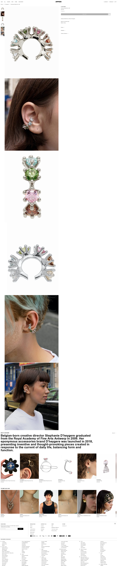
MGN (62, 555)
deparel (23, 556)
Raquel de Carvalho (84, 559)
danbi (23, 554)
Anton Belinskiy (5, 561)
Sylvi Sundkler (103, 550)
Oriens (82, 546)
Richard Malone (84, 564)
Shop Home (32, 532)
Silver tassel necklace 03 (63, 515)
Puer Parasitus (83, 555)
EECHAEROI (24, 563)
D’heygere (7, 4)
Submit (20, 528)
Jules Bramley (44, 561)
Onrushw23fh (83, 545)
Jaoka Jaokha (43, 559)
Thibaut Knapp (103, 557)
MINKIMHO (63, 557)
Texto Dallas (102, 556)
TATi (101, 554)
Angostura (4, 557)
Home (2, 4)
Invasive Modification (45, 551)
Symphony (102, 551)
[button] (1, 2)
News (31, 527)
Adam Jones (4, 546)
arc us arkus (4, 562)
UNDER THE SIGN (103, 564)
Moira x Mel (63, 561)
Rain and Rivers (84, 556)
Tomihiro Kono (103, 561)
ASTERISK (4, 564)
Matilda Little (63, 551)
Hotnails (42, 547)
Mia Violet (63, 556)
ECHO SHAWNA (25, 560)
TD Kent (101, 555)
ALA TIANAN (4, 550)
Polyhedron (83, 554)
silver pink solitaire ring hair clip (45, 480)
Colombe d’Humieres (26, 546)
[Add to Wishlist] (109, 14)
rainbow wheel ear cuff (15, 4)
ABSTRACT (3, 515)
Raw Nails (82, 561)
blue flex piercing (80, 480)
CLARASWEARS (25, 542)
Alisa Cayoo (4, 554)
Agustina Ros (4, 549)
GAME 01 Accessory (43, 515)
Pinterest (42, 529)
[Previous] (2, 466)
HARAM (42, 542)
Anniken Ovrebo (5, 560)
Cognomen (24, 545)
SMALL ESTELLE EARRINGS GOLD (83, 515)
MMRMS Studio (64, 560)
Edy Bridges (24, 561)
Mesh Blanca (63, 554)
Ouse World (83, 547)
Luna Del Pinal (63, 547)
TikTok (42, 530)
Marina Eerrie (63, 549)
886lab (3, 545)
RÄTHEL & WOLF (84, 560)
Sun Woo (102, 545)
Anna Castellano (5, 559)
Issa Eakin (43, 555)
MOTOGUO (63, 564)
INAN (42, 549)
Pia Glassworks (83, 551)
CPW (23, 550)
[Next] (19, 466)
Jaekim (42, 556)
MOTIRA (62, 562)
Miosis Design (63, 559)
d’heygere (63, 6)
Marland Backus (64, 550)
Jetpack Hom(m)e (44, 560)
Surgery (101, 547)
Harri (42, 545)
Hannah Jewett (44, 541)
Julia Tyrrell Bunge (44, 564)
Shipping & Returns (55, 527)
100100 (3, 541)
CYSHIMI (23, 552)
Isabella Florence (44, 554)
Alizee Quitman (5, 555)
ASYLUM (3, 565)
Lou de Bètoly (63, 545)
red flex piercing (61, 480)
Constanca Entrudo (25, 547)
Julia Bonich (43, 563)
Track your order (55, 529)
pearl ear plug (99, 480)
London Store (32, 529)
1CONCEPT (4, 542)
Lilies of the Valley (64, 541)
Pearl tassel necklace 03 (24, 515)
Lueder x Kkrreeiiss (64, 546)
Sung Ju (101, 546)
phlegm (82, 550)
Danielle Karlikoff (25, 555)
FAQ (52, 525)
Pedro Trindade (84, 549)
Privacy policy (54, 530)
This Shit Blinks (103, 559)
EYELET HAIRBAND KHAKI (102, 515)
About (31, 525)
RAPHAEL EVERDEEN (85, 558)
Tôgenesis (102, 560)
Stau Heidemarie (103, 542)
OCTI (82, 541)
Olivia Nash (83, 542)
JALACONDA (43, 558)
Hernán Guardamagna (45, 546)
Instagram (43, 527)
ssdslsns (102, 541)
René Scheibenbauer (85, 563)
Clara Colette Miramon (26, 541)
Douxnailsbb (24, 557)
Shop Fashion (32, 530)
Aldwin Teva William (6, 551)
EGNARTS (24, 564)
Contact (42, 525)
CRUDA (23, 551)
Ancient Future (4, 556)
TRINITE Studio (103, 562)
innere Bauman (44, 550)
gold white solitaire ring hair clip (26, 480)
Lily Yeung (63, 542)
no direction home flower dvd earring (8, 480)
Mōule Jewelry (63, 565)
